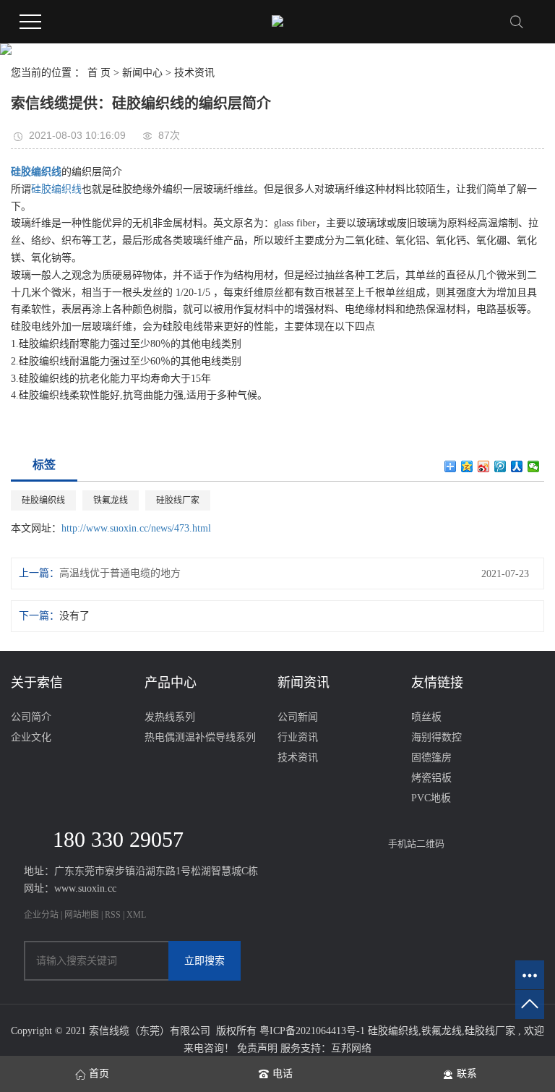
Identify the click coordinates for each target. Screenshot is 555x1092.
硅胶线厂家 (177, 500)
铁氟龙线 (110, 500)
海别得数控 (436, 737)
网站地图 (82, 915)
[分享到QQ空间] (467, 466)
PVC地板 (431, 798)
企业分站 (41, 915)
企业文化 (31, 737)
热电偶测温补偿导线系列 (200, 737)
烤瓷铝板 (431, 777)
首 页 (99, 72)
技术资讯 (194, 72)
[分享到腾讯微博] (500, 466)
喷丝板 (426, 717)
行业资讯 (298, 737)
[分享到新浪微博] (484, 466)
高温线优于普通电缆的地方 (120, 573)
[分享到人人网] (517, 466)
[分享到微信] (534, 466)
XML (136, 915)
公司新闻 (298, 717)
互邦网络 (351, 1048)
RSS (113, 915)
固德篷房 (431, 757)
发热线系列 (170, 717)
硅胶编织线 (56, 189)
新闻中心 (142, 72)
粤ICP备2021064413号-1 (312, 1030)
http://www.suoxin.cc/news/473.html (136, 528)
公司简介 (31, 717)
